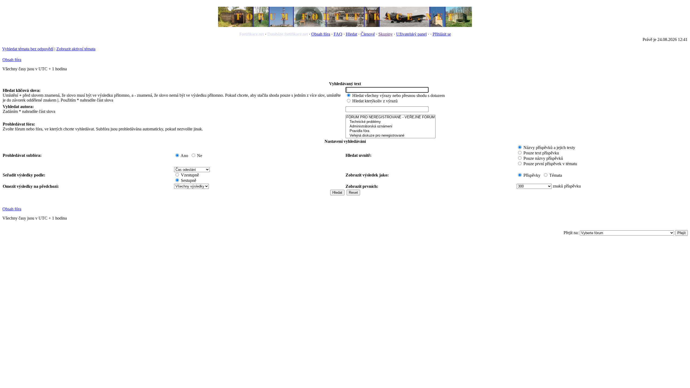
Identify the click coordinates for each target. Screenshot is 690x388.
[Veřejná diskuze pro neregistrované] (390, 135)
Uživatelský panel (411, 34)
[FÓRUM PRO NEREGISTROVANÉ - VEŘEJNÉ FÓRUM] (390, 117)
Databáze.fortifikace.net (287, 34)
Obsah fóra (320, 34)
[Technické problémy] (390, 122)
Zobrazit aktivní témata (75, 49)
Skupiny (385, 34)
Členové (368, 34)
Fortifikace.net (251, 34)
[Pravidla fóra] (390, 131)
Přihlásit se (442, 34)
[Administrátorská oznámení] (390, 126)
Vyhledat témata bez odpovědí (27, 49)
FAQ (338, 34)
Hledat (351, 34)
